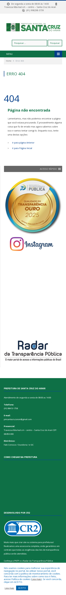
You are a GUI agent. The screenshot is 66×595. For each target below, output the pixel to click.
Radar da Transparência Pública (38, 560)
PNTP (16, 560)
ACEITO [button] (22, 587)
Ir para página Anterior (23, 142)
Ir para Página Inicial (22, 148)
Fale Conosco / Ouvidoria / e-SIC (19, 444)
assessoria (25, 546)
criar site (23, 542)
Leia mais (36, 579)
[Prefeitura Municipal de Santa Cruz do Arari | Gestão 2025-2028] (33, 27)
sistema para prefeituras (41, 542)
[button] (48, 169)
